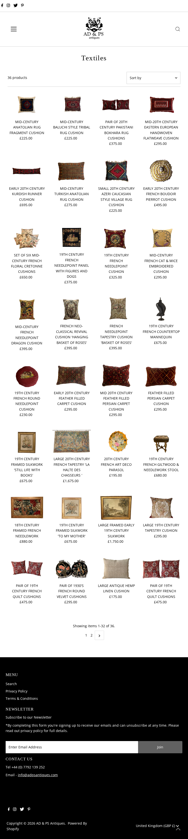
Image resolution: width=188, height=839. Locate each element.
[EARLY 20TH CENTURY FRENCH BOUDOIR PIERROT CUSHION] (161, 171)
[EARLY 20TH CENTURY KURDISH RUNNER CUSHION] (27, 171)
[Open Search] (178, 29)
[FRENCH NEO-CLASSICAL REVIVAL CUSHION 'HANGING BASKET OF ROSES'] (71, 309)
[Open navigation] (28, 29)
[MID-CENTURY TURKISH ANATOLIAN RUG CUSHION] (71, 171)
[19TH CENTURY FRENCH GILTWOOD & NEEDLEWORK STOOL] (161, 442)
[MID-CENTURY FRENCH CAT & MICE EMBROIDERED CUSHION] (161, 238)
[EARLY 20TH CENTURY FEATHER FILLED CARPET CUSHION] (71, 375)
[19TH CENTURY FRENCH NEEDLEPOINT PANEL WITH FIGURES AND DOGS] (71, 237)
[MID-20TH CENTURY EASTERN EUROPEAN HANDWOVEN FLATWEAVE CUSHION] (161, 104)
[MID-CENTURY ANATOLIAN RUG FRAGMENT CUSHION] (27, 104)
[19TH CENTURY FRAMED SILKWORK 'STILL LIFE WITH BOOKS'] (27, 442)
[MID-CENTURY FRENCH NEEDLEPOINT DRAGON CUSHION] (27, 309)
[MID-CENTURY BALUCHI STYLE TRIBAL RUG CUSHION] (71, 104)
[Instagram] (8, 6)
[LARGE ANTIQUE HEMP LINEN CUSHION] (116, 568)
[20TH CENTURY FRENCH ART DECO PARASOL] (116, 442)
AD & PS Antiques (50, 823)
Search (11, 683)
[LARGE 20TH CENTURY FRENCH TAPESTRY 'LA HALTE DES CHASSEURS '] (71, 442)
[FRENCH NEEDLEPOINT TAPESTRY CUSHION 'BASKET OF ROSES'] (116, 309)
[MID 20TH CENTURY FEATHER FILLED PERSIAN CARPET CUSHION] (116, 375)
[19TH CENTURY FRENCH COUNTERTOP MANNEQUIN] (161, 309)
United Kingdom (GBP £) (156, 825)
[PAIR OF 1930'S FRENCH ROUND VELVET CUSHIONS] (71, 568)
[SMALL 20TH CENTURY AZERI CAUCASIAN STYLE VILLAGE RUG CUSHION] (116, 171)
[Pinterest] (22, 6)
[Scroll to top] (178, 829)
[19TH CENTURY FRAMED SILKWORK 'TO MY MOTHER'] (71, 507)
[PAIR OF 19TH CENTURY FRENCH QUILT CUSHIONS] (27, 568)
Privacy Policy (16, 691)
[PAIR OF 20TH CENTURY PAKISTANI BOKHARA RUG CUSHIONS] (116, 104)
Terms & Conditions (22, 698)
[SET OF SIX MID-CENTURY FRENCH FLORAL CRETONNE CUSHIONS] (27, 238)
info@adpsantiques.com (38, 775)
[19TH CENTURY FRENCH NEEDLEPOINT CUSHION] (116, 238)
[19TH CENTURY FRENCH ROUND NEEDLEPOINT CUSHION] (27, 375)
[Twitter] (15, 6)
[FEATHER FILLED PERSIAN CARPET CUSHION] (161, 375)
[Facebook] (2, 6)
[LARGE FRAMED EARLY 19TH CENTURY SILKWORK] (116, 507)
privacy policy (32, 730)
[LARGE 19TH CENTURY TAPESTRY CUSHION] (161, 507)
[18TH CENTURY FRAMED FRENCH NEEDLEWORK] (27, 507)
